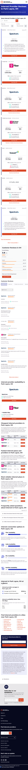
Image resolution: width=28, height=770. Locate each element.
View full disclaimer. (6, 239)
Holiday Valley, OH (7, 628)
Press (2, 718)
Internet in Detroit (4, 747)
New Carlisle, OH (7, 622)
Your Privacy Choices (5, 767)
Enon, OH (19, 621)
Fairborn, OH (19, 622)
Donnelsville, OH (20, 619)
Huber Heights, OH (7, 624)
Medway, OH (6, 621)
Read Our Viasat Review (14, 172)
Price (3, 266)
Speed (3, 260)
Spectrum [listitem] (10, 284)
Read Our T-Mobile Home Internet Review (14, 142)
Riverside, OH (20, 625)
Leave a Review (6, 276)
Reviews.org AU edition (7, 723)
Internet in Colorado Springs (6, 749)
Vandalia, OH (19, 624)
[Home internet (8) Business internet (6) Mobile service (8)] (7, 26)
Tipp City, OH (19, 629)
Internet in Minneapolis (5, 745)
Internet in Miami (4, 743)
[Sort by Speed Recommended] (22, 26)
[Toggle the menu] (26, 2)
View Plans (13, 55)
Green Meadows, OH (8, 630)
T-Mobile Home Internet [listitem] (18, 284)
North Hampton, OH (21, 627)
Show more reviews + (14, 377)
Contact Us (3, 715)
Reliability (4, 263)
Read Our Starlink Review (14, 202)
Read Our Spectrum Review (14, 112)
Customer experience (6, 269)
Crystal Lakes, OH (7, 619)
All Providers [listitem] (4, 284)
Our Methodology (4, 720)
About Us (13, 673)
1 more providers (13, 242)
